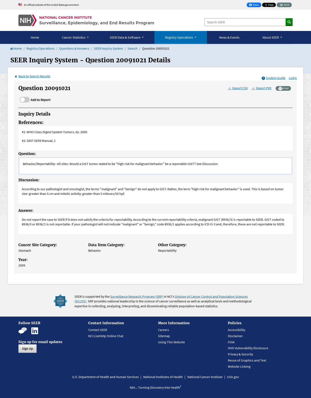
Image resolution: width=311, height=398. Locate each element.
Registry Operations (40, 48)
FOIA (231, 342)
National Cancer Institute (205, 377)
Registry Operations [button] (179, 37)
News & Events (229, 37)
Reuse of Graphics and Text (247, 360)
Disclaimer (235, 336)
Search (133, 48)
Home (35, 37)
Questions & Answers (74, 48)
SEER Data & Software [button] (125, 37)
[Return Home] (86, 20)
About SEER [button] (270, 37)
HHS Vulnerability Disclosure (248, 348)
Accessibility (236, 330)
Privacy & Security (240, 354)
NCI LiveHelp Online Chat (105, 336)
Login (293, 78)
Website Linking (239, 366)
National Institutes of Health (163, 377)
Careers (163, 330)
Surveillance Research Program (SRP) (136, 296)
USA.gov (233, 377)
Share (255, 5)
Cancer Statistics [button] (74, 37)
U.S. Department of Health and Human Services (105, 377)
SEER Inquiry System (108, 48)
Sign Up (27, 348)
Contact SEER (97, 330)
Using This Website (171, 342)
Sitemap (164, 336)
